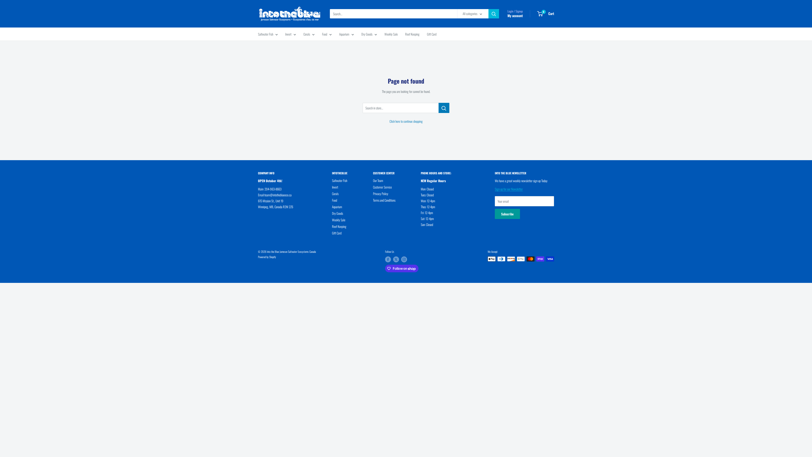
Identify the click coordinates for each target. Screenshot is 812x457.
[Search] (493, 13)
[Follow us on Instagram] (404, 259)
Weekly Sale (391, 34)
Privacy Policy (380, 193)
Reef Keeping (412, 34)
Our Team (378, 180)
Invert (288, 34)
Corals (306, 34)
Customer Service (382, 187)
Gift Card (431, 34)
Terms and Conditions (384, 200)
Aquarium (344, 34)
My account (515, 15)
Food (324, 34)
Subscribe (507, 214)
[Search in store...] (444, 108)
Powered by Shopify (267, 257)
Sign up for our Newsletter (509, 189)
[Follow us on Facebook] (388, 259)
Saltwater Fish (265, 34)
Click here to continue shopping (406, 121)
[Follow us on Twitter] (396, 259)
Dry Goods (366, 34)
